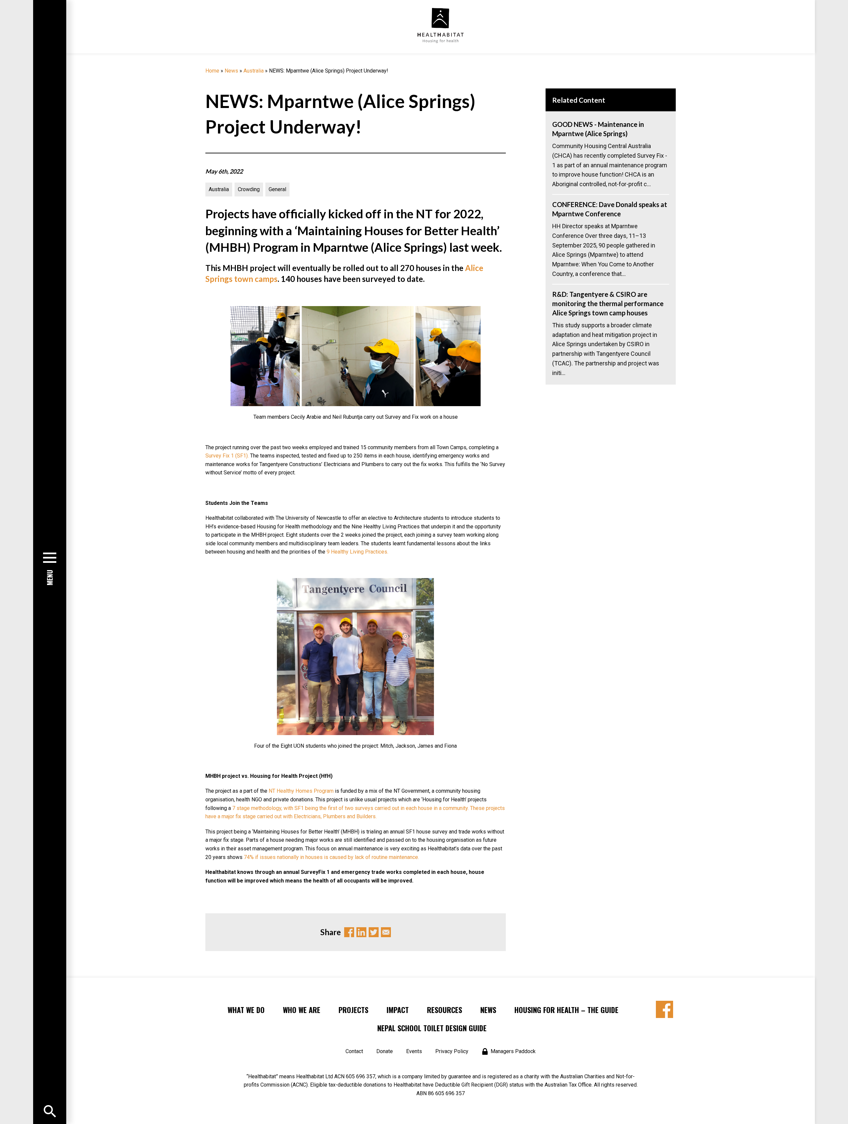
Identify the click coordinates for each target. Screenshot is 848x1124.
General (277, 189)
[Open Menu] (50, 1111)
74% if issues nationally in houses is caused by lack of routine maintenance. (331, 857)
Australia (253, 71)
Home (212, 71)
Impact (398, 1009)
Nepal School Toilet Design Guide (432, 1028)
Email (386, 932)
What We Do (246, 1009)
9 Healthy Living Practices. (357, 552)
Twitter (374, 932)
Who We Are (301, 1009)
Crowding (249, 189)
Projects (353, 1009)
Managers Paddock (513, 1051)
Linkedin (361, 932)
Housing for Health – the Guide (566, 1009)
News (231, 71)
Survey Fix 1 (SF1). (227, 456)
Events (414, 1051)
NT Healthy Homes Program (301, 791)
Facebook (349, 932)
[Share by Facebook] (664, 1009)
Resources (444, 1009)
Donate (384, 1051)
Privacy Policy (451, 1051)
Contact (354, 1051)
